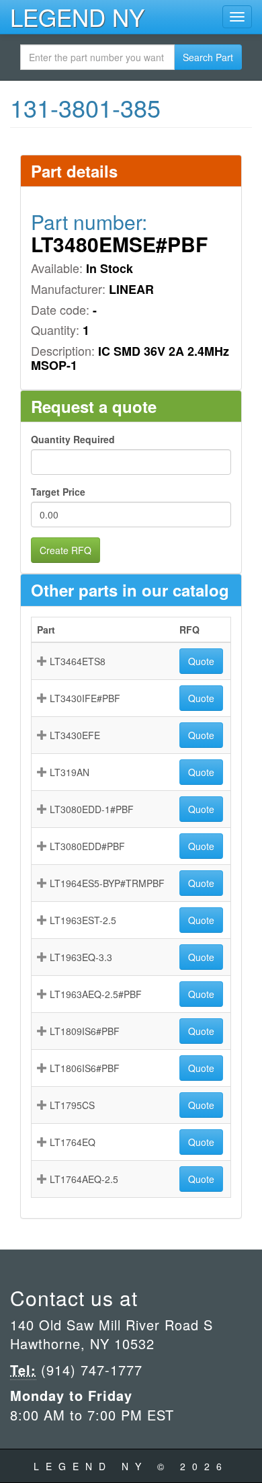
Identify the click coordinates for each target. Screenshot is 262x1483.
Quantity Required (73, 439)
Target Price (58, 491)
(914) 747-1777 (89, 1369)
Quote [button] (201, 661)
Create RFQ (65, 550)
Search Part (208, 57)
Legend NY (77, 17)
